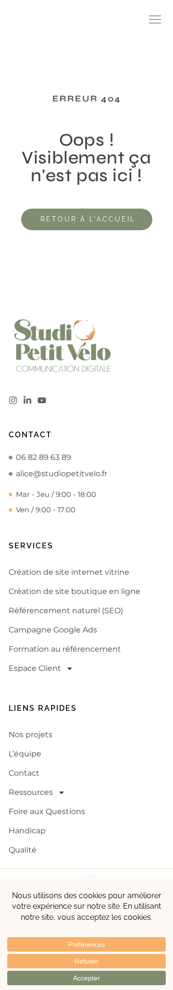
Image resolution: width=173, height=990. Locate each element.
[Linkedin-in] (27, 400)
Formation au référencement (65, 649)
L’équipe (25, 753)
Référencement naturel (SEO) (66, 610)
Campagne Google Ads (53, 629)
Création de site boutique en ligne (74, 591)
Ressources (31, 792)
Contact (24, 773)
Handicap (27, 830)
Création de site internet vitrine (69, 572)
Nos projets (30, 734)
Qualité (23, 849)
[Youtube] (41, 400)
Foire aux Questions (47, 811)
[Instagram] (13, 400)
